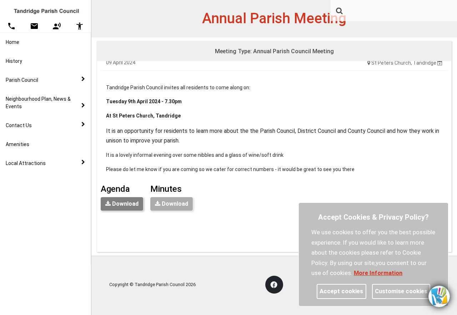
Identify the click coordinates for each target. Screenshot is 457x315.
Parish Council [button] (22, 80)
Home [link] (12, 42)
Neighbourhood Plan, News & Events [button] (38, 102)
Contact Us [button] (19, 125)
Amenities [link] (17, 144)
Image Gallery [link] (35, 179)
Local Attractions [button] (26, 163)
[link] (339, 10)
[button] (340, 11)
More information (378, 272)
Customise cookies (401, 291)
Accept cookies (341, 291)
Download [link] (125, 203)
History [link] (14, 61)
